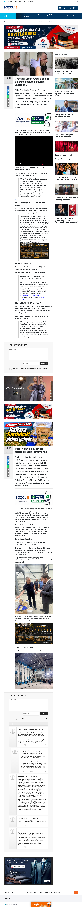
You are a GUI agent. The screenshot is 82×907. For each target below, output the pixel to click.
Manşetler (10, 1)
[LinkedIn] (8, 93)
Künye (36, 892)
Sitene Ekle (30, 1)
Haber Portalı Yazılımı (11, 904)
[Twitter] (8, 90)
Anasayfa (29, 892)
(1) (25, 745)
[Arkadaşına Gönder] (8, 99)
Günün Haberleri (17, 1)
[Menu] (59, 8)
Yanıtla (21, 745)
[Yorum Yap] (8, 105)
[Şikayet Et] (45, 745)
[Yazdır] (8, 102)
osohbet (7, 898)
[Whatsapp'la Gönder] (8, 96)
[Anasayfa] (5, 1)
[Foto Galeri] (77, 1)
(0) (29, 745)
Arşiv (24, 1)
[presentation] (10, 16)
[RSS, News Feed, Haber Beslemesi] (76, 892)
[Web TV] (73, 1)
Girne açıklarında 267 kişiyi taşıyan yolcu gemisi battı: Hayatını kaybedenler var (41, 15)
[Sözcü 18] (10, 8)
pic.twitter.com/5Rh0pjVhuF (29, 295)
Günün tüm (72, 16)
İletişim (41, 892)
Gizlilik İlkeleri (48, 892)
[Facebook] (8, 87)
